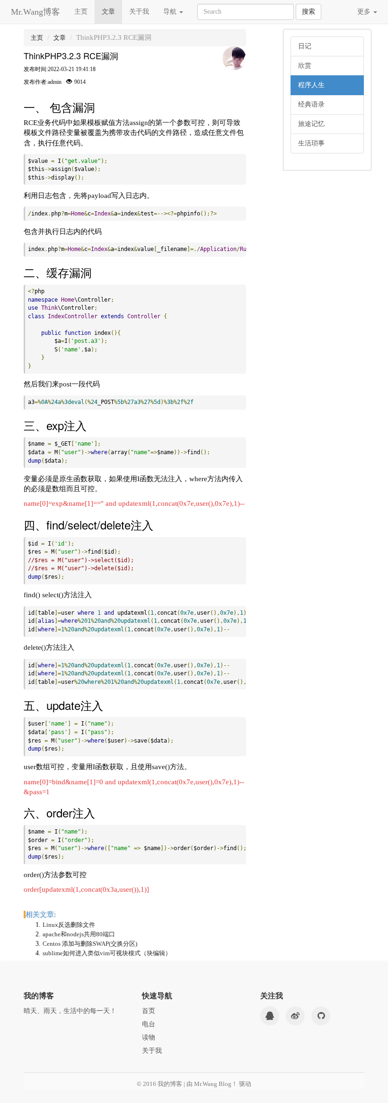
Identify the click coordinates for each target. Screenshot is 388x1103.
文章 (108, 11)
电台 (148, 1024)
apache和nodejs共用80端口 (79, 934)
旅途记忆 (311, 123)
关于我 (139, 11)
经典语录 (311, 104)
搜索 (308, 11)
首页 (148, 1010)
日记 (304, 46)
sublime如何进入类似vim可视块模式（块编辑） (107, 953)
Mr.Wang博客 (35, 12)
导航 (170, 11)
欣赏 (304, 65)
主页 (81, 11)
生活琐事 (311, 143)
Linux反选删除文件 (69, 924)
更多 (364, 11)
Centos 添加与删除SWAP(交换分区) (90, 943)
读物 (148, 1037)
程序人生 (311, 85)
